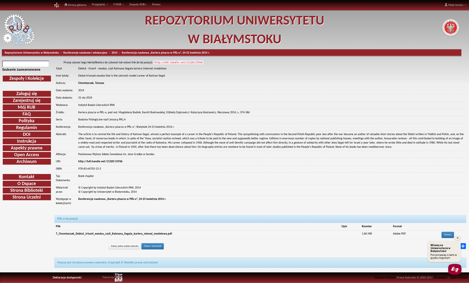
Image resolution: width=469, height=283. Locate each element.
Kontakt (26, 177)
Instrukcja (26, 141)
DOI (26, 134)
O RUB (117, 4)
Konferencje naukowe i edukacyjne (85, 52)
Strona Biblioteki (26, 190)
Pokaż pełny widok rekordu (124, 246)
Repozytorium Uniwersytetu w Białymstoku (32, 52)
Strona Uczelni (26, 197)
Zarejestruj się (26, 100)
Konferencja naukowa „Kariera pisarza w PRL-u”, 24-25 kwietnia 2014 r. (122, 199)
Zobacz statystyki (152, 246)
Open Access (26, 155)
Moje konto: (456, 5)
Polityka (26, 121)
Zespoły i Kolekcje (26, 78)
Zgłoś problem (459, 277)
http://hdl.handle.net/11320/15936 (100, 161)
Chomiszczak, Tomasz (91, 83)
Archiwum (26, 161)
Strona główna (76, 5)
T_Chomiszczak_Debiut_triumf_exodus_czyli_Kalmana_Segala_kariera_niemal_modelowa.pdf (114, 233)
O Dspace (26, 184)
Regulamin (26, 128)
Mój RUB (26, 107)
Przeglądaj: (99, 4)
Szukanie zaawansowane (21, 70)
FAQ (27, 114)
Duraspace (440, 277)
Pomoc (156, 4)
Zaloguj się (26, 94)
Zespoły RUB (137, 4)
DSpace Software (385, 277)
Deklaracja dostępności (67, 277)
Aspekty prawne (27, 148)
